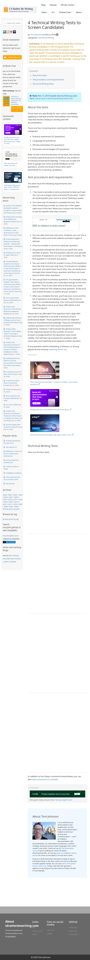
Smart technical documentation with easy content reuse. (51, 435)
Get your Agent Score (63, 800)
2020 (16, 497)
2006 (16, 506)
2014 (11, 502)
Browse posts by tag (11, 519)
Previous (17, 558)
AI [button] (52, 12)
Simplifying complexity (13, 473)
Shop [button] (43, 12)
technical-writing (46, 37)
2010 (15, 504)
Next (6, 562)
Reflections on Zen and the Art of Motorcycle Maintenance (13, 453)
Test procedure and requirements (48, 79)
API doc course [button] (67, 5)
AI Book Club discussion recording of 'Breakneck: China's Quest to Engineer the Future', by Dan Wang (13, 416)
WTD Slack (50, 930)
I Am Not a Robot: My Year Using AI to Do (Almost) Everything (16, 100)
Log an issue (73, 931)
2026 (5, 495)
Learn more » (17, 109)
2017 (15, 499)
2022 (6, 497)
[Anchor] (21, 40)
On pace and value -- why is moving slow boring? (12, 383)
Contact (34, 934)
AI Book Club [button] (64, 12)
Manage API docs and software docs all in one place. (49, 410)
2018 (10, 499)
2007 (11, 506)
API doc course (37, 931)
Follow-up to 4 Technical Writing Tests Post (54, 98)
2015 (6, 502)
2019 (5, 499)
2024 (15, 495)
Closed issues (73, 934)
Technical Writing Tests (43, 83)
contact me (42, 866)
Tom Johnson (36, 34)
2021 (11, 497)
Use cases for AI (11, 447)
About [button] (78, 12)
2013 (16, 502)
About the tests (40, 75)
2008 (6, 506)
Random (13, 562)
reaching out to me (58, 349)
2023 (20, 495)
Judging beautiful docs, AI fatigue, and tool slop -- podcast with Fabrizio (13, 320)
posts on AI (60, 853)
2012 (5, 504)
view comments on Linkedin (45, 779)
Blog (43, 5)
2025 (10, 495)
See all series (10, 483)
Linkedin (49, 934)
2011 (10, 504)
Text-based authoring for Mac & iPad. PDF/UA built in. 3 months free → (12, 187)
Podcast (53, 5)
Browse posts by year (11, 509)
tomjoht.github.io (10, 536)
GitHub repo (73, 928)
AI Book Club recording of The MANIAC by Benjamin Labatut (13, 219)
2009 (20, 504)
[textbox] (12, 23)
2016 (20, 499)
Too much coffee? (12, 405)
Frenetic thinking (12, 389)
